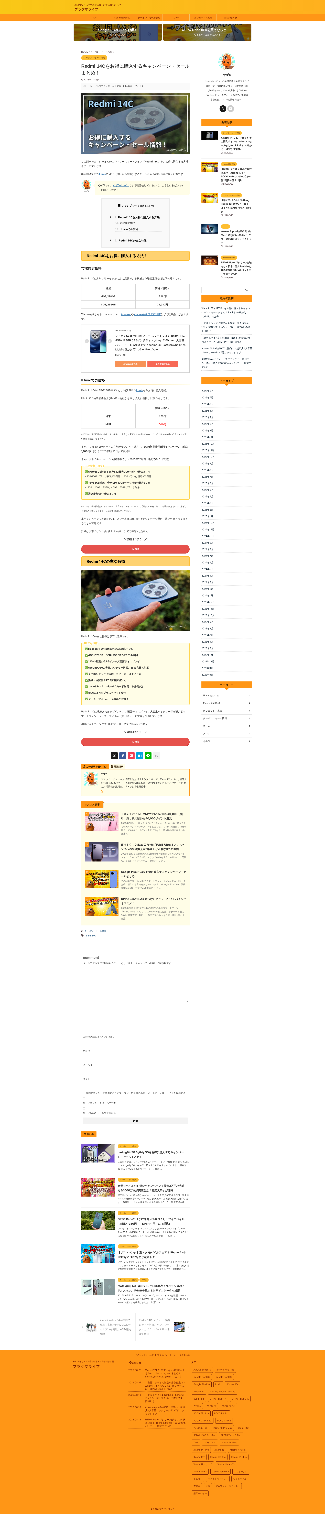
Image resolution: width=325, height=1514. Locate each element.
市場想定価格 (125, 222)
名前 (86, 1050)
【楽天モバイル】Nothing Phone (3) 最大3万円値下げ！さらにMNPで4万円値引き (225, 339)
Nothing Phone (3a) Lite (222, 1391)
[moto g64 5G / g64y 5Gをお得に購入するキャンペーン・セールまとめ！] (98, 1161)
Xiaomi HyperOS (226, 1464)
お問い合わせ (230, 17)
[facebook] (122, 755)
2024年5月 (207, 569)
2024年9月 (207, 542)
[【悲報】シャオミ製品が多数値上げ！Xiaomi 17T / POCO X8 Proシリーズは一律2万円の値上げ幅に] (209, 170)
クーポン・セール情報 (149, 17)
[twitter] (114, 755)
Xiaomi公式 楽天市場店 (147, 314)
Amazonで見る (130, 364)
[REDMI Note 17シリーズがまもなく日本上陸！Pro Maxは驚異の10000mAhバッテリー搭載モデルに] (209, 263)
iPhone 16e (233, 1384)
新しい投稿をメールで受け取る (99, 1112)
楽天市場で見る (163, 364)
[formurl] (230, 108)
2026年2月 (207, 430)
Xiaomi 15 (219, 1449)
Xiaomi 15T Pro (218, 1457)
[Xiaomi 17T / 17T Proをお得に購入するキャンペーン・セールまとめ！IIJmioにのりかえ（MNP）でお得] (209, 138)
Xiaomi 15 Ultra (237, 1449)
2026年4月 (207, 417)
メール (87, 1064)
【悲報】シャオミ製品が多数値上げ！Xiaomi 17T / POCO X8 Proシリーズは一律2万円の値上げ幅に (225, 327)
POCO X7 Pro (224, 1420)
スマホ (176, 17)
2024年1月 (207, 595)
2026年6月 (207, 404)
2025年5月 (207, 489)
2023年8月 (207, 628)
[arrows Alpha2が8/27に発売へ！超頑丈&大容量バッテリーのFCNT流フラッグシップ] (209, 232)
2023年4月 (207, 641)
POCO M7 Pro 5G (202, 1420)
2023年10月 (208, 615)
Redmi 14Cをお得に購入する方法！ (138, 217)
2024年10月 (208, 536)
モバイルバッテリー (218, 1478)
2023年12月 (207, 602)
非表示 (149, 205)
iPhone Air (198, 1391)
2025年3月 (207, 503)
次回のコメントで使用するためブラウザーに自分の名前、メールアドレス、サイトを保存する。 (137, 1092)
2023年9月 (207, 621)
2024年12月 (207, 522)
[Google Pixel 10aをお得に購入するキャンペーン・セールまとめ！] (101, 886)
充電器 (196, 1486)
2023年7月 (207, 635)
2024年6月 (207, 562)
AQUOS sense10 (202, 1369)
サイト (86, 1078)
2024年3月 (207, 582)
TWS (195, 1442)
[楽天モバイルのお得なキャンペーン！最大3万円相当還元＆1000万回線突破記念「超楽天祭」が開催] (98, 1195)
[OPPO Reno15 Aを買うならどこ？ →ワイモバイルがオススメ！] (101, 914)
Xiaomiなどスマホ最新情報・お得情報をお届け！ (95, 1361)
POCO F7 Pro (228, 1406)
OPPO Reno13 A (240, 1398)
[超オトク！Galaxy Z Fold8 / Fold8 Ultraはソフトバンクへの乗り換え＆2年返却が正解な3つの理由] (101, 859)
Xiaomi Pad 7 (200, 1471)
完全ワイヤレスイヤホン (228, 1486)
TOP (95, 17)
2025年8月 (207, 470)
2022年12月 (207, 661)
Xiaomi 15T (199, 1457)
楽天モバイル (200, 1493)
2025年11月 (207, 450)
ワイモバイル (239, 1478)
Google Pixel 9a (223, 1377)
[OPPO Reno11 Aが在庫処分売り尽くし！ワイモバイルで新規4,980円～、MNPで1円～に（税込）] (98, 1228)
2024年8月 (207, 549)
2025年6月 (207, 483)
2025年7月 (207, 476)
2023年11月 (207, 608)
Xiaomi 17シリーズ (202, 1464)
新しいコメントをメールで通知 (99, 1102)
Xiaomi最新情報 (122, 17)
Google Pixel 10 (201, 1384)
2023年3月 (207, 648)
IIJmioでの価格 (126, 229)
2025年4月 (207, 496)
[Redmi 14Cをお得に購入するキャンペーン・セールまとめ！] (139, 755)
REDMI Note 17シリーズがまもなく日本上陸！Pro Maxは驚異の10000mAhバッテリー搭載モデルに (226, 363)
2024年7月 (207, 555)
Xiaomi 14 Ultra (229, 1442)
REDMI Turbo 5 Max (231, 1435)
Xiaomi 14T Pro (201, 1449)
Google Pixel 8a (201, 1377)
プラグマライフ (86, 9)
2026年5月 (207, 410)
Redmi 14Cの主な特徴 (131, 240)
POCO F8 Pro (221, 1413)
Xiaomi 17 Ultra (239, 1457)
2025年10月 (208, 456)
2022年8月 (207, 674)
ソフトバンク (240, 1471)
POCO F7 (211, 1406)
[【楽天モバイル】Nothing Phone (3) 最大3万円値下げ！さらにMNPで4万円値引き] (209, 201)
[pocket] (131, 755)
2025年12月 (207, 443)
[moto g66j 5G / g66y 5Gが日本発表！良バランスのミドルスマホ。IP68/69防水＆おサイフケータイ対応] (98, 1294)
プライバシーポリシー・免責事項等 (173, 1355)
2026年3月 (207, 423)
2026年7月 (207, 397)
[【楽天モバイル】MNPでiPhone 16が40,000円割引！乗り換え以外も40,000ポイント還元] (101, 829)
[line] (148, 755)
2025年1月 (207, 516)
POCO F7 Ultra (201, 1413)
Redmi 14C (90, 935)
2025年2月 (207, 509)
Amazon (126, 314)
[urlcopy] (156, 755)
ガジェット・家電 (203, 17)
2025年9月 (207, 463)
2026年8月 (207, 390)
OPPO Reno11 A (218, 1398)
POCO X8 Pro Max (222, 1428)
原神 (208, 1486)
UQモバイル (210, 1442)
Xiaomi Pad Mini (220, 1471)
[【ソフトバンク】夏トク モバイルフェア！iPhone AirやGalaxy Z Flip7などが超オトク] (98, 1261)
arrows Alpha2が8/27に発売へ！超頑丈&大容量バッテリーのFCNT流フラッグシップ (226, 350)
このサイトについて (144, 1355)
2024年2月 (207, 588)
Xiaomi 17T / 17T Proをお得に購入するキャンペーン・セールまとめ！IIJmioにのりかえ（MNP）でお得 (225, 312)
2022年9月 (207, 668)
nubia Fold (198, 1398)
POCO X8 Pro (200, 1428)
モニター (197, 1478)
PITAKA (197, 1406)
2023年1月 (207, 654)
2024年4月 (207, 575)
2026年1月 (207, 437)
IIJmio (102, 174)
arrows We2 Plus (225, 1369)
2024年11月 (207, 529)
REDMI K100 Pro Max (204, 1435)
